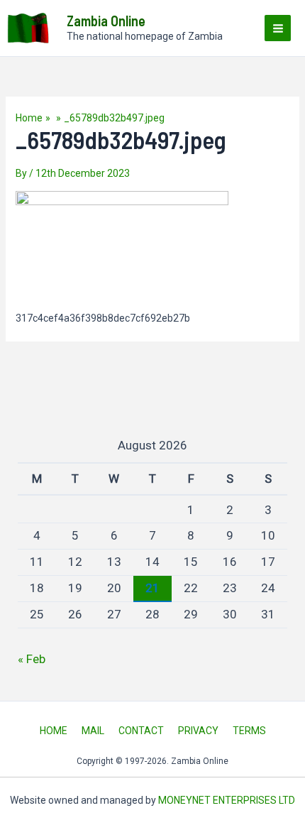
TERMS (249, 730)
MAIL (93, 730)
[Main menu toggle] (278, 28)
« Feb (31, 659)
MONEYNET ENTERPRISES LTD (226, 800)
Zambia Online (106, 20)
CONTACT (141, 730)
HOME (53, 730)
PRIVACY (198, 730)
